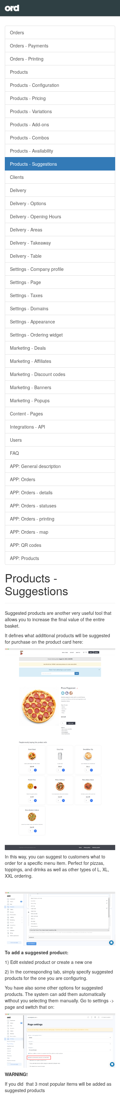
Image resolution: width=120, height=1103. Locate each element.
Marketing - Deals (28, 348)
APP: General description (35, 466)
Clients (17, 177)
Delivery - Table (26, 256)
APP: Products (24, 558)
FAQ (14, 453)
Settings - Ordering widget (36, 334)
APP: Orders (22, 479)
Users (16, 440)
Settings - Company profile (37, 269)
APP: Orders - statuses (33, 505)
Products (19, 72)
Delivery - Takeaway (30, 242)
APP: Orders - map (29, 532)
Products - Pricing (28, 98)
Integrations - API (27, 426)
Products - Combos (29, 137)
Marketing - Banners (30, 387)
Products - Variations (31, 111)
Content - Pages (26, 413)
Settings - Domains (29, 308)
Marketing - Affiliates (30, 361)
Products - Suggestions (33, 164)
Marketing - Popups (30, 400)
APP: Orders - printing (32, 518)
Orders (17, 32)
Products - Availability (31, 150)
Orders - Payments (29, 45)
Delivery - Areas (26, 229)
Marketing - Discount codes (37, 374)
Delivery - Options (28, 203)
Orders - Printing (27, 58)
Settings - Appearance (32, 321)
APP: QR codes (25, 545)
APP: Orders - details (31, 492)
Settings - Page (25, 282)
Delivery (18, 190)
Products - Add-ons (29, 124)
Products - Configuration (34, 85)
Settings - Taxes (26, 295)
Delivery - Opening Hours (35, 216)
